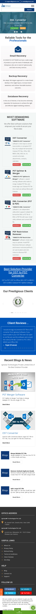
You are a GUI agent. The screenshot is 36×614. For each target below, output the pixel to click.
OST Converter (10, 433)
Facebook (10, 589)
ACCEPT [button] (17, 609)
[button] (3, 304)
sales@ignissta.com (28, 1)
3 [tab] (19, 32)
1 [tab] (14, 32)
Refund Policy (8, 551)
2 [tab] (17, 32)
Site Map (7, 560)
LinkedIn (26, 589)
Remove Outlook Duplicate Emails (22, 471)
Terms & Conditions (10, 554)
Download (26, 164)
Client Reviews (9, 557)
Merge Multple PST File (18, 453)
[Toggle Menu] (32, 6)
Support (7, 576)
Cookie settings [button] (8, 610)
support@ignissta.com (13, 1)
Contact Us (8, 573)
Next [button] (33, 23)
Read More (16, 164)
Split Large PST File (17, 488)
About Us (7, 545)
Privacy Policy (8, 548)
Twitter (10, 593)
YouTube (26, 593)
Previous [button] (3, 23)
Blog (5, 571)
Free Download (14, 28)
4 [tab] (21, 32)
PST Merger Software (13, 394)
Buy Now (23, 28)
